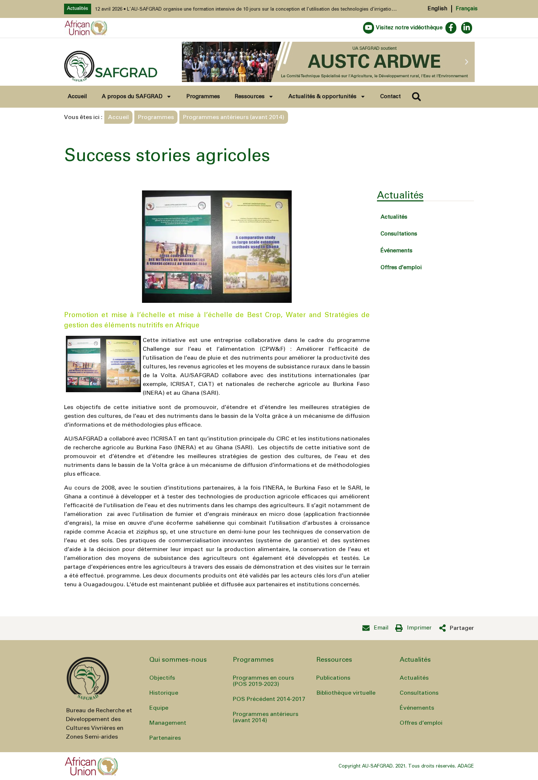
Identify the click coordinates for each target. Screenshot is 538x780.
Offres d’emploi (401, 267)
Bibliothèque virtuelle (346, 693)
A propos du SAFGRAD (132, 96)
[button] (189, 62)
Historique (163, 693)
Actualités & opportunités (322, 96)
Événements (396, 250)
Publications (333, 678)
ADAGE (465, 766)
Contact (390, 96)
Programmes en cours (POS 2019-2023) (263, 681)
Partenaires (165, 738)
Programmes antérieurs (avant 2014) (265, 717)
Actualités (394, 217)
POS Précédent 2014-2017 (269, 699)
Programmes (203, 96)
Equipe (158, 708)
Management (167, 723)
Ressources (250, 96)
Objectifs (162, 678)
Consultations (399, 234)
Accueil (77, 96)
